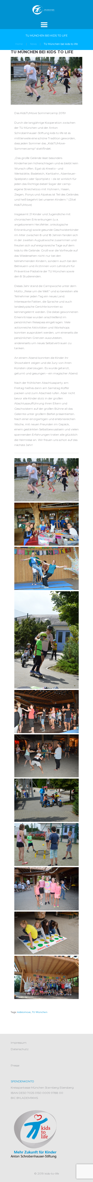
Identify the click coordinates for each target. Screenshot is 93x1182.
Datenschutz (20, 1049)
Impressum (18, 1042)
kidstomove (24, 1012)
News (33, 44)
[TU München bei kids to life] (46, 81)
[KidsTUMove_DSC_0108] (46, 568)
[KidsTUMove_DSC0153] (46, 800)
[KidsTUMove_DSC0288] (46, 933)
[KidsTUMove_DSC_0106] (46, 524)
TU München (39, 1012)
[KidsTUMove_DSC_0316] (46, 756)
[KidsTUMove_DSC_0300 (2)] (46, 711)
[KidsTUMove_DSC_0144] (46, 640)
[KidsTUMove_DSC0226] (46, 888)
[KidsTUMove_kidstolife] (46, 977)
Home (19, 44)
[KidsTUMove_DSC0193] (46, 844)
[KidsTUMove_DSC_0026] (46, 479)
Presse (15, 1065)
